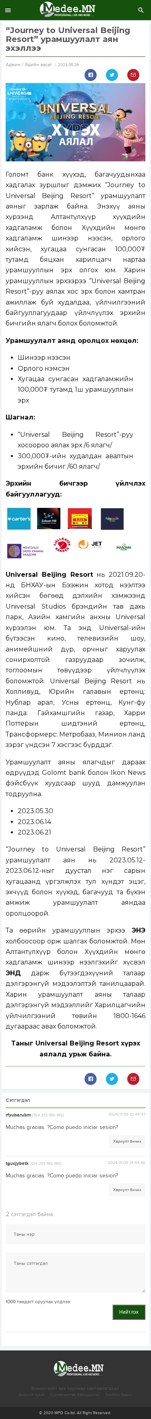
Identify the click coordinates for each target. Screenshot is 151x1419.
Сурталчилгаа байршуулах (75, 1394)
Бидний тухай (32, 1394)
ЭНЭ (138, 930)
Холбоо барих (118, 1394)
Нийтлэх (129, 1312)
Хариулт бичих (127, 1141)
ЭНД (13, 973)
